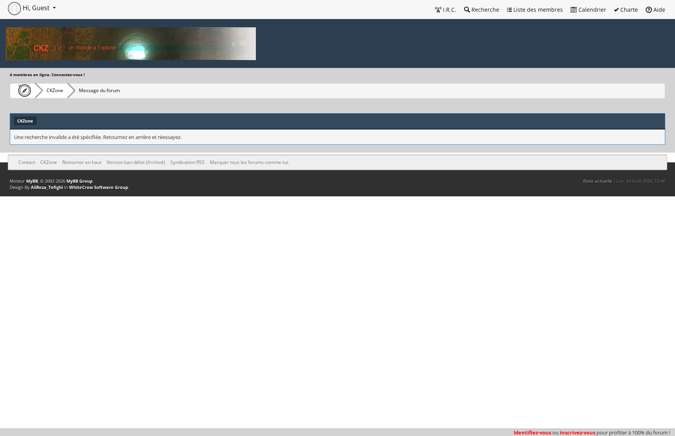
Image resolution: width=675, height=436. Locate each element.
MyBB (32, 181)
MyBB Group (79, 181)
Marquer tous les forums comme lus (249, 162)
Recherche (484, 9)
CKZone (54, 90)
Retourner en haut (82, 162)
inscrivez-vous (577, 432)
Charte (628, 9)
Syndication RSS (187, 162)
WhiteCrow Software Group (98, 187)
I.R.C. (448, 9)
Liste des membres (537, 9)
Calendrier (591, 9)
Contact (26, 162)
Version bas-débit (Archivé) (136, 162)
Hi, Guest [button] (36, 8)
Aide (658, 9)
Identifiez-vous (532, 432)
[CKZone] (22, 91)
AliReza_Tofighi (47, 187)
